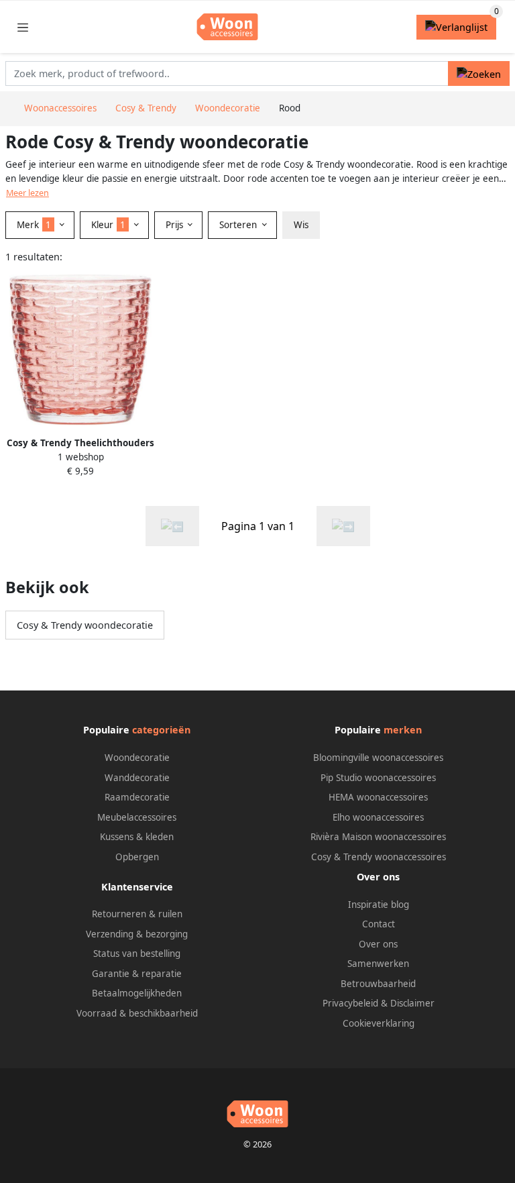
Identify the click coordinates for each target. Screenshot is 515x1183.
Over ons (378, 944)
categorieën (161, 729)
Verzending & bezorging (137, 934)
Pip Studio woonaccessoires (378, 778)
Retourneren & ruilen (137, 914)
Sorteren (239, 225)
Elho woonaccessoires (378, 817)
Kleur (108, 225)
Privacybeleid (350, 1003)
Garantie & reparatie (137, 974)
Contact (378, 924)
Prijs (176, 225)
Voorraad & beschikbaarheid (137, 1013)
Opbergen (137, 857)
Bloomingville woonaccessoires (378, 758)
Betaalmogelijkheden (137, 993)
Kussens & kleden (137, 837)
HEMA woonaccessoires (378, 797)
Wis (301, 225)
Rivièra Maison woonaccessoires (378, 837)
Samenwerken (378, 964)
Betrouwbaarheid (378, 984)
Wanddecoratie (137, 778)
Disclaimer (412, 1003)
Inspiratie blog (378, 904)
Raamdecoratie (137, 797)
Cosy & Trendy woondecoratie (85, 625)
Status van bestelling (136, 953)
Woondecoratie (137, 758)
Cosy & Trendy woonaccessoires (378, 857)
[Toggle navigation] (23, 27)
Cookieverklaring (378, 1023)
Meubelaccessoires (136, 817)
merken (403, 729)
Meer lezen (27, 193)
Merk (34, 225)
